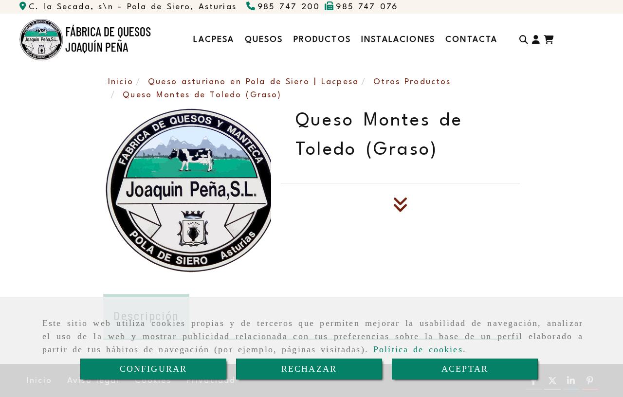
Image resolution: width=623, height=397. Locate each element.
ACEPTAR (464, 369)
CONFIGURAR (153, 369)
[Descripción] (400, 207)
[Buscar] (523, 39)
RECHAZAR (309, 369)
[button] (536, 39)
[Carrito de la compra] (548, 39)
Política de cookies (418, 349)
